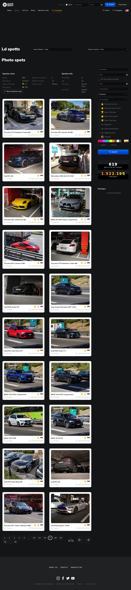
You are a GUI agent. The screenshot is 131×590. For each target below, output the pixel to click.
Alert (107, 10)
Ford (53, 525)
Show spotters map (14, 91)
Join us (25, 10)
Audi (6, 176)
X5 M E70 (59, 438)
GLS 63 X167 (69, 176)
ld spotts (9, 135)
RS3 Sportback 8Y (15, 351)
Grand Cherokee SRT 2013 (65, 307)
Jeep (53, 307)
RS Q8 (10, 176)
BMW (53, 220)
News (61, 4)
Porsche (7, 132)
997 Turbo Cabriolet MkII (21, 525)
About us (53, 567)
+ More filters (122, 5)
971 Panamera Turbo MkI (20, 132)
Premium (58, 10)
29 (61, 538)
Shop (33, 10)
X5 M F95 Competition (17, 394)
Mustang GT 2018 (62, 525)
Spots (70, 4)
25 (39, 538)
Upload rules (43, 10)
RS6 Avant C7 (60, 351)
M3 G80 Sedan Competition (66, 220)
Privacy (80, 584)
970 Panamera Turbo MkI (67, 263)
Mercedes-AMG (57, 176)
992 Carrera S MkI (18, 263)
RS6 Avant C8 (13, 307)
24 (34, 538)
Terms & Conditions (65, 584)
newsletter (76, 567)
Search (111, 5)
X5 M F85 (12, 438)
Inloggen (118, 10)
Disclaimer (91, 584)
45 (15, 542)
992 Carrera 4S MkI (65, 132)
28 (55, 538)
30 (5, 542)
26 (45, 538)
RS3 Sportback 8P (15, 482)
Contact (64, 567)
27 (50, 538)
